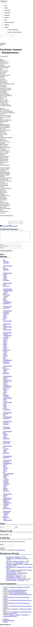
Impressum (6, 619)
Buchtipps (6, 17)
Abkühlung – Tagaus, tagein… (6, 505)
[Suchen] (16, 527)
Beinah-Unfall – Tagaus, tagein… (5, 346)
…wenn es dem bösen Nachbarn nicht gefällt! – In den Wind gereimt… (6, 484)
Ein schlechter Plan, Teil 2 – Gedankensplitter (7, 262)
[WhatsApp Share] (13, 222)
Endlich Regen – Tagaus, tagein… (5, 277)
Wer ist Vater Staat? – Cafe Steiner (15, 580)
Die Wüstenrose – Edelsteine (13, 576)
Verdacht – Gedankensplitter (7, 334)
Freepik (10, 550)
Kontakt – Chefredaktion (13, 29)
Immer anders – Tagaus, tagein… (5, 406)
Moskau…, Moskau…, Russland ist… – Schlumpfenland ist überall (16, 615)
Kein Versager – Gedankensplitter (7, 300)
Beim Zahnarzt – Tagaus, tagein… (6, 435)
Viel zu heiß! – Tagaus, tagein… (6, 296)
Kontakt (6, 27)
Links (5, 20)
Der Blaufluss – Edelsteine (13, 557)
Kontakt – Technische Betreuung (15, 32)
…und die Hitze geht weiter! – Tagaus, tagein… (5, 339)
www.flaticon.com (20, 550)
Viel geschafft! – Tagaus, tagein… (6, 449)
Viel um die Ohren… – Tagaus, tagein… (6, 390)
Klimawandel (14, 226)
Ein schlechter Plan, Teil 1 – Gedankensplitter (7, 270)
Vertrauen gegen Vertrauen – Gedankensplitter (7, 384)
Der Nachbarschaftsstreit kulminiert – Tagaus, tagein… (8, 475)
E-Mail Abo (7, 12)
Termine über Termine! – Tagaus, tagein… (6, 467)
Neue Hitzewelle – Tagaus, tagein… (6, 370)
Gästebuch (6, 24)
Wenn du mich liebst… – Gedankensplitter (7, 358)
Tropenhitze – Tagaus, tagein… (6, 514)
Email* (2, 544)
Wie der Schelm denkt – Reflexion (15, 561)
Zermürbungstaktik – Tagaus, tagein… (8, 292)
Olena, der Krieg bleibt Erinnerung (18, 590)
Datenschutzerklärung (8, 620)
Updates (6, 7)
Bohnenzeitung (5, 39)
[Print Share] (21, 222)
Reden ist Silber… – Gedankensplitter (7, 379)
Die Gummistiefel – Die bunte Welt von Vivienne (18, 567)
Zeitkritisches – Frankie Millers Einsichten (17, 558)
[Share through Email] (17, 222)
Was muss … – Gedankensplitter (14, 562)
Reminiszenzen (5, 226)
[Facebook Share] (9, 222)
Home (5, 5)
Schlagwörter (7, 10)
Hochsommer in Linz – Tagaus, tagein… (6, 352)
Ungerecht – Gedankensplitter (7, 462)
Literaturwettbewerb (9, 22)
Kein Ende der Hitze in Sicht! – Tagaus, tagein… (6, 315)
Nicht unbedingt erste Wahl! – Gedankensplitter (7, 396)
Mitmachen (6, 15)
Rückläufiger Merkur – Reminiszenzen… (7, 501)
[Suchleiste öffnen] (1, 45)
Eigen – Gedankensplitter (7, 326)
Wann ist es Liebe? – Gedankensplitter (16, 578)
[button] (0, 626)
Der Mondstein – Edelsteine (13, 577)
